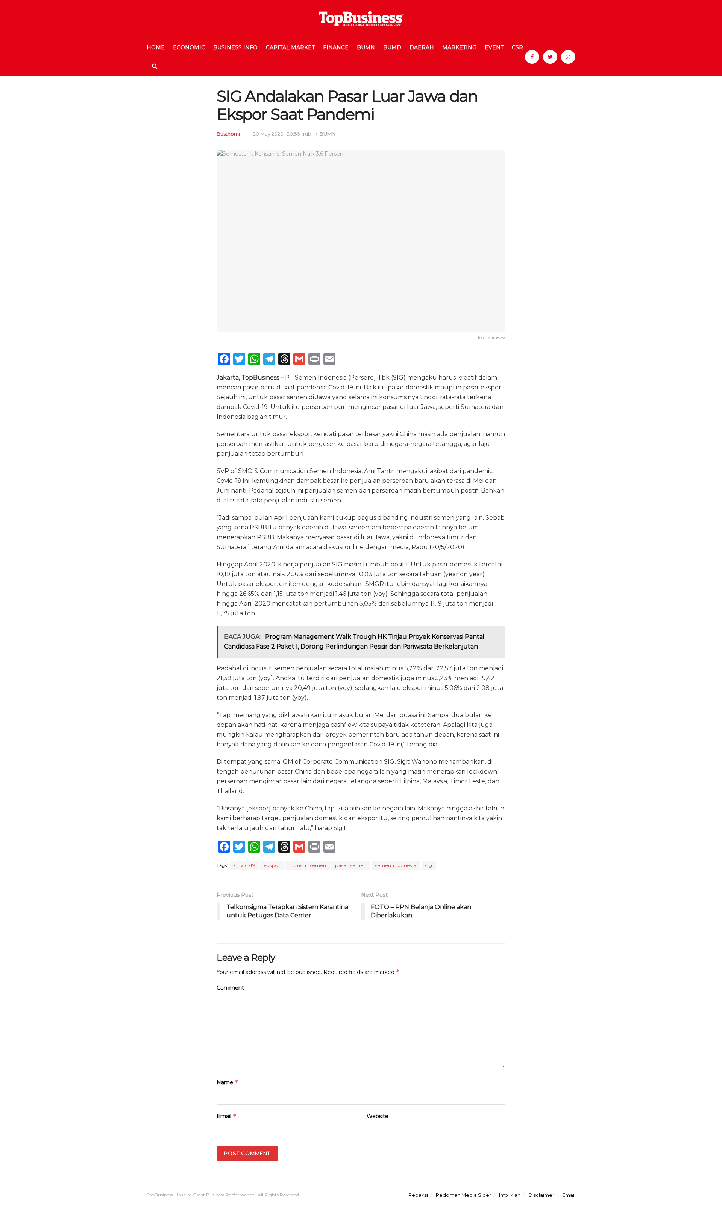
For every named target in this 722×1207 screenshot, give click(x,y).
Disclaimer (541, 1195)
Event (494, 47)
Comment (230, 987)
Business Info (235, 47)
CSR (517, 47)
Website (377, 1116)
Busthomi (228, 134)
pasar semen (351, 865)
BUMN (366, 47)
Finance (336, 47)
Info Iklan (509, 1195)
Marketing (459, 47)
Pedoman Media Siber (463, 1195)
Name (227, 1082)
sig (428, 865)
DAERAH (422, 47)
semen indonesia (396, 865)
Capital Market (290, 47)
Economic (189, 47)
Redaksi (418, 1195)
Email (227, 1116)
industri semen (307, 865)
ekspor (272, 865)
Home (156, 47)
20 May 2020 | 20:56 (276, 134)
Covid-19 (244, 865)
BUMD (392, 47)
